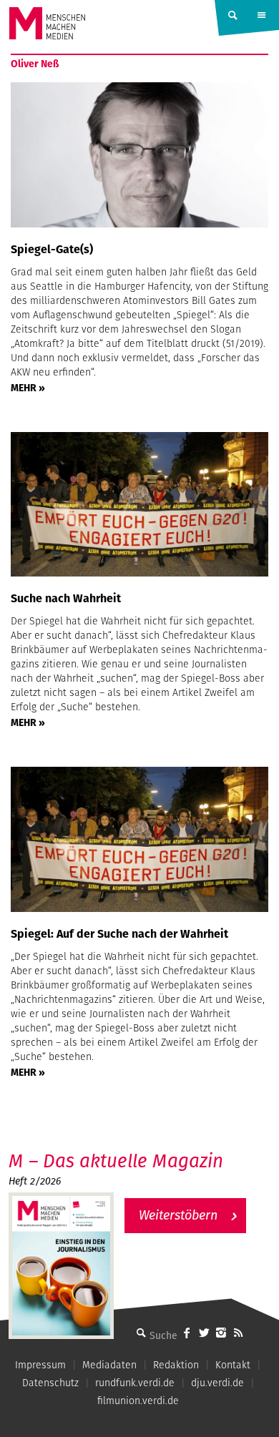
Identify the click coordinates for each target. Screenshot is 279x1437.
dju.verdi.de (217, 1382)
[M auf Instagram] (221, 1332)
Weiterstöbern (178, 1215)
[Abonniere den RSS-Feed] (238, 1332)
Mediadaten (109, 1365)
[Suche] (141, 1332)
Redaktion (176, 1365)
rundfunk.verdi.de (135, 1382)
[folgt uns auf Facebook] (186, 1332)
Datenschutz (50, 1382)
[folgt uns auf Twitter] (203, 1332)
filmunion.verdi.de (138, 1400)
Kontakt (232, 1365)
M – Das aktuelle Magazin (116, 1160)
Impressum (40, 1365)
